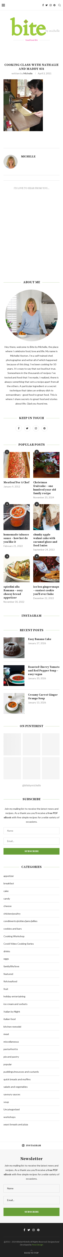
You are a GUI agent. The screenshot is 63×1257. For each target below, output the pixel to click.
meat (6, 1034)
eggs (6, 958)
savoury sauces (12, 1094)
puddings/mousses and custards (21, 1071)
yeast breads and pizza (16, 1124)
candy (7, 898)
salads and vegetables (16, 1086)
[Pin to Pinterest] (48, 144)
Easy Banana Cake (39, 639)
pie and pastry (11, 1056)
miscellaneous (11, 1041)
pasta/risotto (11, 1049)
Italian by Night (12, 1011)
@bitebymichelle (31, 785)
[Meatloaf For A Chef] (17, 465)
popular (8, 1064)
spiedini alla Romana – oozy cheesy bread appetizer (13, 592)
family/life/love (11, 966)
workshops (10, 1116)
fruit (6, 988)
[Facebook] (43, 5)
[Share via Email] (52, 144)
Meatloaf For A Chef (16, 482)
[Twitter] (47, 5)
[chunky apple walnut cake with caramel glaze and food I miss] (46, 517)
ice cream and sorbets (15, 1003)
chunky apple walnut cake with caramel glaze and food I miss (45, 540)
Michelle (28, 73)
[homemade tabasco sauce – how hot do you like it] (17, 517)
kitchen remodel (12, 1026)
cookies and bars (13, 928)
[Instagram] (51, 5)
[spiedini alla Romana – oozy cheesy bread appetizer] (17, 569)
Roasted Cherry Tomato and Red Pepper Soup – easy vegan (43, 670)
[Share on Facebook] (40, 144)
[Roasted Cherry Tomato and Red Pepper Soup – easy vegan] (14, 675)
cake (6, 890)
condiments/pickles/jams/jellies (20, 921)
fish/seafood (10, 981)
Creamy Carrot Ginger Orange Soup (43, 696)
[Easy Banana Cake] (14, 647)
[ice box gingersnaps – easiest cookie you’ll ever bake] (46, 569)
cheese (8, 906)
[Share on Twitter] (44, 144)
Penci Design (37, 1244)
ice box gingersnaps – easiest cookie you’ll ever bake (46, 590)
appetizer (9, 875)
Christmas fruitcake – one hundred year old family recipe (44, 488)
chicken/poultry (12, 913)
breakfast (9, 883)
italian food (10, 1019)
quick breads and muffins (17, 1079)
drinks (7, 951)
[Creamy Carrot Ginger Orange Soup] (14, 703)
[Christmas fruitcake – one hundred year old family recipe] (46, 465)
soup (6, 1101)
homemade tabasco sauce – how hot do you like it (16, 538)
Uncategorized (12, 1109)
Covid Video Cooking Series (19, 943)
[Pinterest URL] (12, 744)
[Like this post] (36, 144)
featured (8, 973)
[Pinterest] (54, 5)
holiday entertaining (14, 996)
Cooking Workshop (14, 936)
